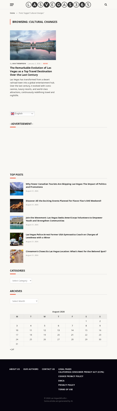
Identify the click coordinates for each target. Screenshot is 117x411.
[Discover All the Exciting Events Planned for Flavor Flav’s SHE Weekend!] (16, 205)
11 (31, 330)
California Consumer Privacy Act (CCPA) (81, 372)
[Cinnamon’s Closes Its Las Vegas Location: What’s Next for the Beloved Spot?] (16, 256)
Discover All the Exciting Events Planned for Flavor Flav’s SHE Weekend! (63, 200)
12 (45, 330)
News (45, 63)
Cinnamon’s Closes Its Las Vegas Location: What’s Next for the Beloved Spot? (66, 251)
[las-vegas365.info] (58, 4)
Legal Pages (64, 369)
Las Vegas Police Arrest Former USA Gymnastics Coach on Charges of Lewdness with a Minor (62, 236)
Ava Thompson (19, 63)
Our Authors (30, 369)
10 (17, 330)
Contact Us (48, 369)
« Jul (12, 349)
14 (72, 330)
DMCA (61, 380)
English (18, 113)
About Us (14, 369)
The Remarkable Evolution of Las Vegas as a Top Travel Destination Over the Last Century (31, 71)
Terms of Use (65, 389)
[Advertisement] (58, 149)
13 (58, 330)
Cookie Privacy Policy (70, 376)
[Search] (105, 4)
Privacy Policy (66, 385)
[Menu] (12, 4)
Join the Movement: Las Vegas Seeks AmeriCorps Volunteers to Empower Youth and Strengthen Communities (64, 219)
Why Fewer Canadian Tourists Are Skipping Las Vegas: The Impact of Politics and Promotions (66, 185)
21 (72, 334)
